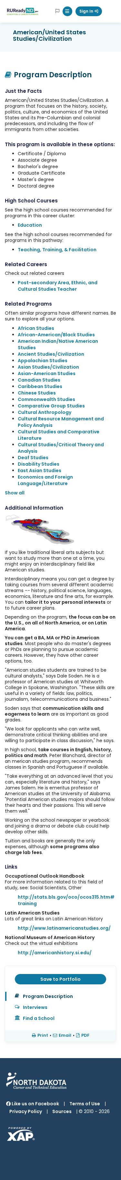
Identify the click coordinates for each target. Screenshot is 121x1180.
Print (42, 1035)
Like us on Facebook (35, 1104)
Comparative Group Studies (51, 406)
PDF (85, 1035)
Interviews (35, 1007)
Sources (62, 1111)
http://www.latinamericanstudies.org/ (64, 928)
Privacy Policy (25, 1111)
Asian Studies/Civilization (48, 367)
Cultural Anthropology (44, 412)
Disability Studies (38, 464)
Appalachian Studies (42, 360)
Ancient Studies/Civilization (51, 354)
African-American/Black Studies (56, 334)
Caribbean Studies (40, 386)
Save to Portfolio (60, 979)
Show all (15, 493)
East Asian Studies (39, 470)
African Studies (36, 328)
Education (30, 225)
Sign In (86, 11)
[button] (67, 11)
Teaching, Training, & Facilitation (57, 249)
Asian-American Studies (47, 373)
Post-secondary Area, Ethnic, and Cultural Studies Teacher (57, 285)
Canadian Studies (39, 380)
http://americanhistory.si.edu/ (55, 952)
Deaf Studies (33, 457)
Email (65, 1035)
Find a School (39, 1018)
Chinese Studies (37, 393)
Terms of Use (84, 1104)
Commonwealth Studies (46, 399)
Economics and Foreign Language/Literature (45, 480)
